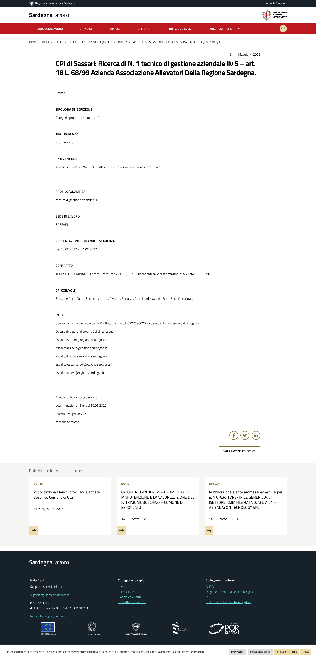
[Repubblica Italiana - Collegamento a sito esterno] (92, 628)
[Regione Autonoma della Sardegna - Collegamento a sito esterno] (136, 628)
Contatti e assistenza (132, 602)
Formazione (126, 591)
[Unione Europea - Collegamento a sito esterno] (48, 628)
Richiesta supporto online (47, 616)
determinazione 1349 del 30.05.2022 (81, 405)
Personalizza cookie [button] (260, 651)
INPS (209, 596)
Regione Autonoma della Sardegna (55, 3)
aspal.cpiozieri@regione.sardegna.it (80, 372)
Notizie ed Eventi (181, 29)
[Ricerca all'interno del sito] (283, 28)
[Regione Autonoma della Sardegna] (32, 3)
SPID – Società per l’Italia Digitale (228, 602)
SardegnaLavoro (50, 29)
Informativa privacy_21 (72, 413)
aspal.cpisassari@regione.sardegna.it (81, 339)
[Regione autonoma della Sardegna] (274, 14)
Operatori (144, 29)
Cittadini (86, 29)
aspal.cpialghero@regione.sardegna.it (81, 347)
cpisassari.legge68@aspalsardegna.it (174, 323)
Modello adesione (67, 421)
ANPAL (210, 586)
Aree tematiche (220, 29)
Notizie (45, 41)
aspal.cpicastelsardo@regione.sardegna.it (84, 364)
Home (32, 41)
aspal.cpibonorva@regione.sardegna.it (82, 356)
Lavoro (49, 14)
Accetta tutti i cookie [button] (286, 651)
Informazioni (237, 651)
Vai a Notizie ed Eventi (239, 451)
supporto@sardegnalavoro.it (49, 594)
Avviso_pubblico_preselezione (76, 397)
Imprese (115, 29)
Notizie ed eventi (129, 596)
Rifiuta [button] (305, 651)
